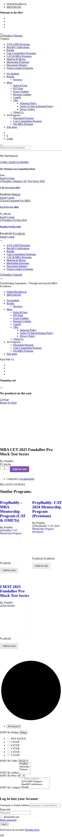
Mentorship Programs (18, 62)
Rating (23, 732)
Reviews (17, 79)
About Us (18, 112)
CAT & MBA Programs (19, 56)
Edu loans (12, 127)
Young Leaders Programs (20, 68)
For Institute (13, 73)
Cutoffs (17, 97)
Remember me (11, 817)
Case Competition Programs (21, 53)
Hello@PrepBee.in (16, 291)
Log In (4, 824)
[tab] (14, 726)
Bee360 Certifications (18, 47)
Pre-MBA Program (23, 124)
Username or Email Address (14, 805)
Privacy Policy (27, 109)
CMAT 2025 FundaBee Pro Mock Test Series (14, 591)
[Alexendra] (24, 766)
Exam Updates (21, 91)
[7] (24, 772)
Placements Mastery (17, 65)
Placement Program (23, 118)
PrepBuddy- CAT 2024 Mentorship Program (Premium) (47, 509)
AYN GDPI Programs (18, 44)
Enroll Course (7, 178)
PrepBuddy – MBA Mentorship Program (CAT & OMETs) (13, 511)
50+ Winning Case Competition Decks (17, 169)
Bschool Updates (22, 94)
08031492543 (14, 7)
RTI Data (18, 88)
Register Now (32, 829)
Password (5, 809)
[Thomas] (24, 769)
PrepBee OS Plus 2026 (10, 226)
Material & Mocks (16, 59)
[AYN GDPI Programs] (35, 781)
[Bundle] (35, 787)
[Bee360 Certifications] (35, 784)
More (9, 82)
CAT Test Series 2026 (10, 187)
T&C (16, 100)
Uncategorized (26, 478)
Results (10, 76)
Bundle (10, 50)
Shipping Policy (28, 103)
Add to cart (19, 469)
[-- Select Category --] (35, 778)
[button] (9, 570)
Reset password (8, 820)
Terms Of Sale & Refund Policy (36, 106)
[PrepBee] (11, 35)
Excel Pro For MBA (9, 207)
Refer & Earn (20, 85)
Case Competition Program (27, 121)
